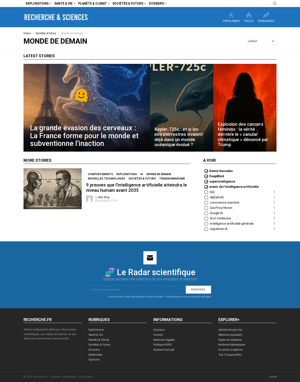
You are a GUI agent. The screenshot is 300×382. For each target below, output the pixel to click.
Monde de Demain (158, 174)
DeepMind (216, 176)
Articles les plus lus (230, 329)
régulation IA (242, 229)
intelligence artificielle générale (242, 223)
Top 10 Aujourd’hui (230, 354)
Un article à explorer (230, 349)
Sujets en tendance (230, 339)
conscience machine (242, 202)
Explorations (37, 3)
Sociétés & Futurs (127, 3)
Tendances (266, 21)
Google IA (242, 213)
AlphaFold (242, 197)
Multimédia (95, 354)
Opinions (94, 359)
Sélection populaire (230, 334)
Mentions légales (164, 339)
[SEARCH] (275, 3)
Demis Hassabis (221, 171)
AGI (242, 192)
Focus (248, 21)
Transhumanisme (172, 178)
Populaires (231, 21)
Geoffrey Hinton (242, 208)
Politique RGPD (162, 344)
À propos (159, 329)
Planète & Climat (92, 3)
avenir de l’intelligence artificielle (233, 186)
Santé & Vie (63, 3)
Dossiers (156, 3)
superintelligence (222, 181)
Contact (158, 334)
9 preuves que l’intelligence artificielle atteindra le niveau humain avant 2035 (136, 187)
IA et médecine (242, 218)
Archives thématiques (231, 344)
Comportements (100, 174)
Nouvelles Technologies (106, 178)
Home (273, 376)
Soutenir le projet (163, 349)
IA (141, 174)
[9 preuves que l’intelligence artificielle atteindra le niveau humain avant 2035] (52, 188)
